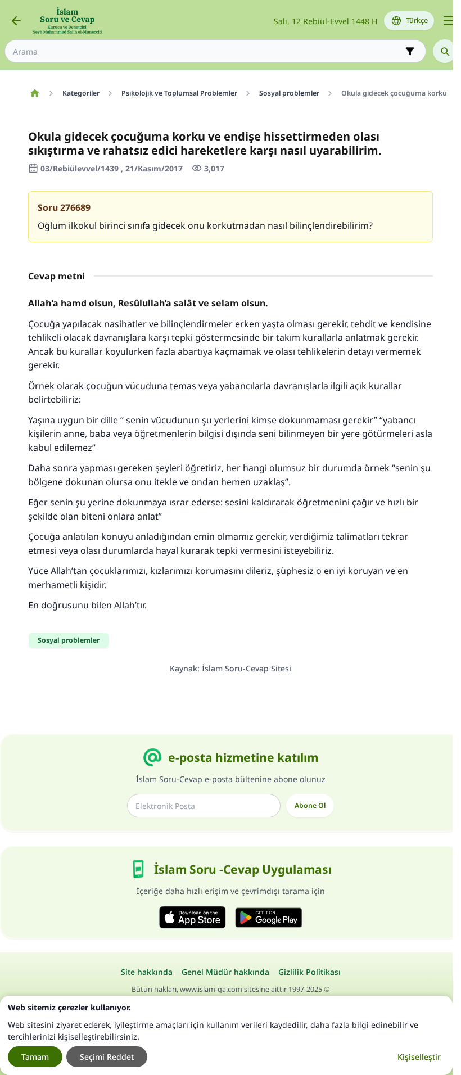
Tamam (35, 1056)
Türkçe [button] (417, 20)
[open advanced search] (410, 51)
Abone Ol (310, 805)
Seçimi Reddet (107, 1056)
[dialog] (226, 1035)
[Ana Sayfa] (34, 93)
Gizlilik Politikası (309, 971)
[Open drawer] (449, 21)
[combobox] (207, 51)
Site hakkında (147, 971)
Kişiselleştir (419, 1056)
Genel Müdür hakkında (225, 971)
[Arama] (445, 51)
